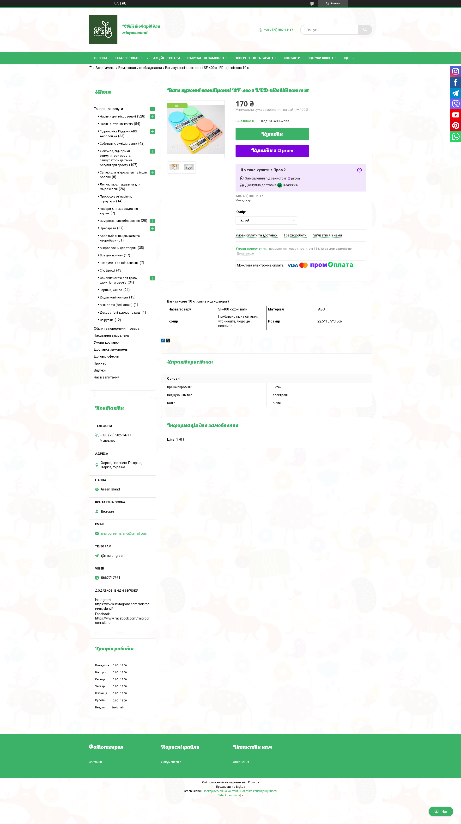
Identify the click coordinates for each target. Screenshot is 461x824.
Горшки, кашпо (111, 290)
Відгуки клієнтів (322, 58)
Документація (171, 762)
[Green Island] (103, 29)
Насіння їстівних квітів (116, 124)
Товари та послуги (108, 109)
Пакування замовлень (207, 58)
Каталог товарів (129, 58)
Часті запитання (107, 377)
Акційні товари (166, 58)
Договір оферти (106, 356)
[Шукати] (365, 30)
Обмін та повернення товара (117, 328)
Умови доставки (107, 342)
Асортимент (105, 68)
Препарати (108, 228)
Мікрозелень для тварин (118, 248)
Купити (272, 134)
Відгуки (100, 370)
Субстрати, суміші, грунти (118, 143)
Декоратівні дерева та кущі (120, 312)
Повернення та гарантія (256, 58)
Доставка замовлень (111, 349)
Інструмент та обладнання (119, 263)
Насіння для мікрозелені (118, 116)
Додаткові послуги (114, 297)
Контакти (292, 58)
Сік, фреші (107, 270)
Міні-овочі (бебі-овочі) (116, 305)
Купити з (263, 151)
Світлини (95, 762)
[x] (168, 341)
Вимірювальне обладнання (140, 68)
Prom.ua (253, 782)
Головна (99, 58)
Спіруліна (107, 320)
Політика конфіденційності (258, 791)
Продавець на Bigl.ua (230, 786)
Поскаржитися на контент (220, 791)
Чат (445, 811)
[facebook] (163, 341)
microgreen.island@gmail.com (124, 533)
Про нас (100, 363)
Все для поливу (111, 255)
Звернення (241, 762)
